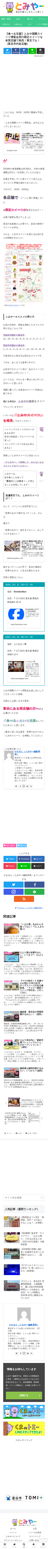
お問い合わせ (35, 1540)
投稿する (24, 1395)
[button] (42, 1197)
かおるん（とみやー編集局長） (24, 1325)
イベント (13, 1532)
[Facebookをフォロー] (19, 786)
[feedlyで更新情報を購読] (27, 786)
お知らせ (22, 845)
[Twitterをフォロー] (16, 786)
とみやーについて (13, 1536)
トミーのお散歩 (34, 1532)
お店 (35, 1528)
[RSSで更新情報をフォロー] (31, 786)
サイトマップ (35, 1536)
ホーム (13, 1528)
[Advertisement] (24, 83)
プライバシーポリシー (13, 1540)
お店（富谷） (10, 845)
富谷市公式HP (13, 305)
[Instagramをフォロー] (23, 786)
